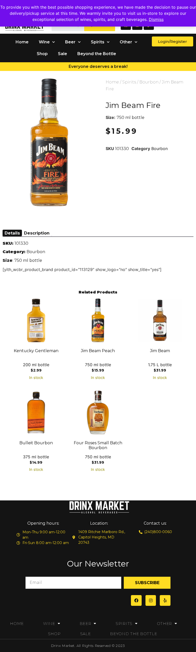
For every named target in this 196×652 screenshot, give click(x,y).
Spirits (97, 42)
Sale (62, 53)
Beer (70, 42)
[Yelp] (165, 600)
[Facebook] (136, 600)
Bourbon (148, 82)
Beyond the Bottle (96, 53)
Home (22, 42)
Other (126, 42)
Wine (44, 42)
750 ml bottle (130, 117)
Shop (42, 53)
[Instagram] (150, 600)
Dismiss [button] (156, 19)
